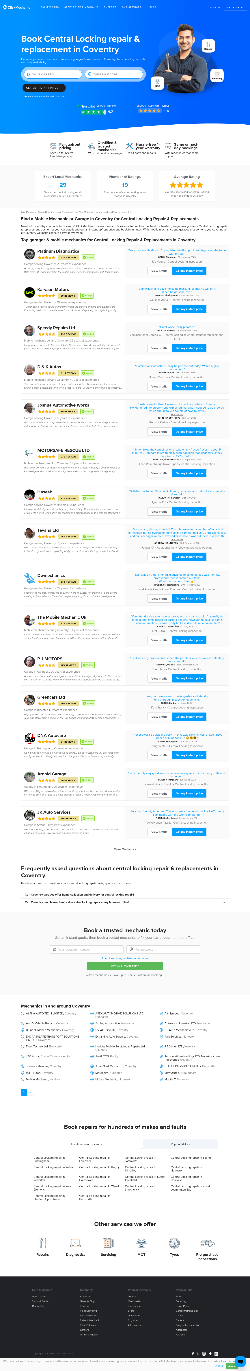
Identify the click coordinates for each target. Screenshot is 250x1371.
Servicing (108, 1254)
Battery (180, 1320)
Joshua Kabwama (37, 1066)
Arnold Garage (51, 773)
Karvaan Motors (53, 289)
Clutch (179, 1315)
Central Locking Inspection (185, 261)
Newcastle (134, 1315)
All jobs (180, 1334)
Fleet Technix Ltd (37, 1046)
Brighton (133, 1320)
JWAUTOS (102, 1056)
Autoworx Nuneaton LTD (180, 1023)
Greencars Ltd (51, 697)
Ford (154, 707)
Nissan (153, 377)
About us (85, 1296)
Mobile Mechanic (37, 1079)
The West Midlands (83, 212)
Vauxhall (155, 299)
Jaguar (145, 547)
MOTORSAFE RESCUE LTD (63, 450)
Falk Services (173, 1036)
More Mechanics (125, 849)
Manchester (134, 1301)
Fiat (154, 630)
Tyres (174, 1254)
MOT (141, 1254)
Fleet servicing (88, 1310)
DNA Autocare (51, 735)
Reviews (107, 105)
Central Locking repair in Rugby (99, 1167)
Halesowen (169, 330)
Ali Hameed (172, 1013)
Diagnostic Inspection (188, 1325)
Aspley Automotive (107, 1023)
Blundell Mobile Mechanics (43, 1030)
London (132, 1296)
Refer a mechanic (90, 1320)
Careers (84, 1329)
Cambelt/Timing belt (187, 1310)
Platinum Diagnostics (58, 251)
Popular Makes (180, 1144)
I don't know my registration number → (46, 96)
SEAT (155, 669)
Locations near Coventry (86, 1144)
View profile (159, 270)
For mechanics (88, 1315)
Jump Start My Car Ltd (109, 1066)
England (68, 212)
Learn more (228, 1361)
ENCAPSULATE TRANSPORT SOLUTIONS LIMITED (52, 1038)
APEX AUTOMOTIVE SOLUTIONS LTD (119, 1013)
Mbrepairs (101, 1072)
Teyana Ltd (48, 530)
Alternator (181, 1329)
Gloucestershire (171, 585)
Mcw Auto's (172, 1072)
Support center (40, 1301)
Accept (232, 1366)
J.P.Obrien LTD (174, 1046)
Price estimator (88, 1325)
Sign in (215, 7)
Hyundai (156, 502)
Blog (153, 7)
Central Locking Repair (49, 212)
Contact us (38, 1306)
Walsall (171, 664)
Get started (236, 7)
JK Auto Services (53, 812)
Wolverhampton (172, 498)
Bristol (131, 1310)
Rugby (114, 1056)
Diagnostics (75, 1254)
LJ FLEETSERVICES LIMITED (183, 1066)
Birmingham (171, 295)
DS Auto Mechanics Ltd (179, 1030)
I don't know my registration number (125, 958)
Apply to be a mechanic (81, 7)
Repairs (42, 1254)
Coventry (50, 263)
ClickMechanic (28, 212)
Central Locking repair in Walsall (53, 1167)
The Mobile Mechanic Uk (61, 617)
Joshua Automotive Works (63, 405)
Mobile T (170, 1079)
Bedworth (55, 1046)
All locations (135, 1325)
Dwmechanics (51, 575)
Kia (154, 261)
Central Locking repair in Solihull (191, 1157)
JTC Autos (32, 1056)
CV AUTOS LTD (105, 1030)
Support (110, 7)
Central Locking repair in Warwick (100, 1186)
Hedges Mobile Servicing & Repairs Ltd (120, 1046)
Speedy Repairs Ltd (56, 327)
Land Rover (146, 464)
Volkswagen (154, 822)
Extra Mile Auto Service (110, 1036)
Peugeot (156, 746)
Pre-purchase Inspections (207, 1256)
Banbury (173, 703)
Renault (154, 422)
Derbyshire (172, 626)
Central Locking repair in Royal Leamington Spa (190, 1187)
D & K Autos (49, 366)
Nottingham (44, 748)
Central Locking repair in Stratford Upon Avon (49, 1197)
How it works (39, 1296)
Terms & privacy (89, 1334)
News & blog (87, 1301)
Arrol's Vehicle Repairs (40, 1023)
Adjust (219, 1365)
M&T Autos (33, 1072)
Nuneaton (171, 257)
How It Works (49, 7)
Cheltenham (169, 818)
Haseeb (44, 491)
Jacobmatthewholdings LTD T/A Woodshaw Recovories (192, 1058)
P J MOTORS (49, 658)
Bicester (42, 709)
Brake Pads (182, 1306)
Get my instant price (189, 270)
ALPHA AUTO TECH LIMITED (44, 1013)
